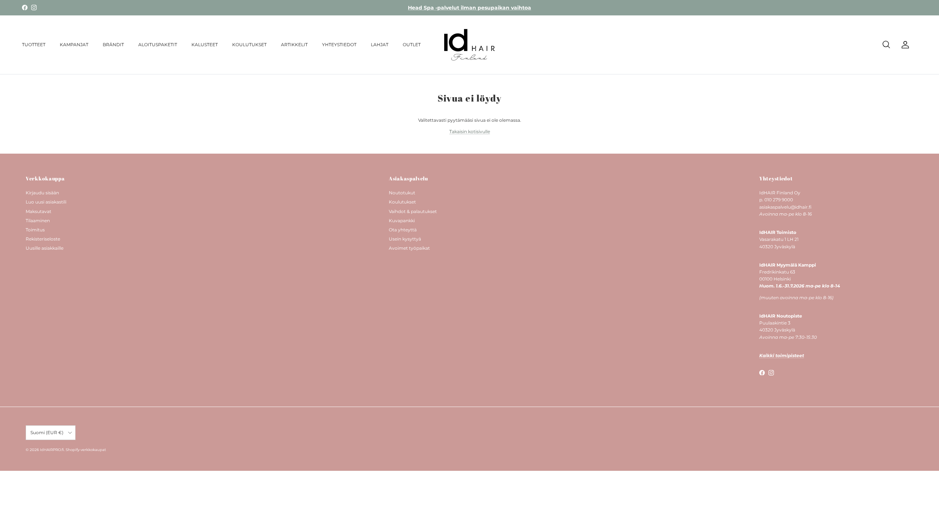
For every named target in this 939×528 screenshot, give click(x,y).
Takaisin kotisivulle (469, 131)
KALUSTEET (204, 44)
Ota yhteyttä (403, 229)
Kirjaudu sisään (42, 192)
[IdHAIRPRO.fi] (469, 45)
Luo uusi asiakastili (46, 202)
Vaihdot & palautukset (413, 211)
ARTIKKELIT (294, 44)
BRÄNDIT (113, 44)
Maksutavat (38, 211)
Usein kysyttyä (405, 239)
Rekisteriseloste (43, 239)
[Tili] (904, 44)
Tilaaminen (38, 220)
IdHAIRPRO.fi (52, 449)
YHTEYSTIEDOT (339, 44)
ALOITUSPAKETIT (157, 44)
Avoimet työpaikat (409, 248)
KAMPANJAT (74, 44)
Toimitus (35, 229)
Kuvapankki (402, 220)
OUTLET (412, 44)
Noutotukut (402, 192)
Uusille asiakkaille (44, 248)
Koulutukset (402, 202)
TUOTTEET (33, 44)
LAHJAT (379, 44)
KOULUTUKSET (249, 44)
